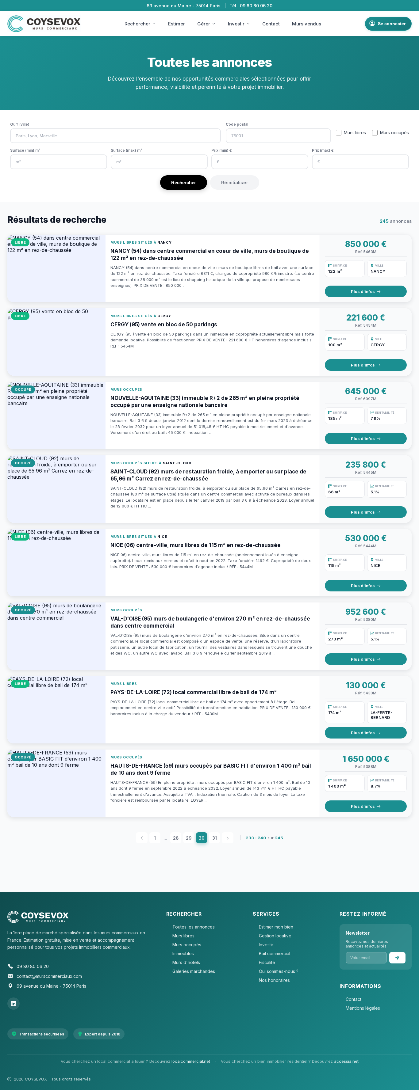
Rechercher (137, 24)
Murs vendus (306, 24)
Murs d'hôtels (186, 962)
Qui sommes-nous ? (278, 971)
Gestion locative (275, 935)
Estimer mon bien (276, 926)
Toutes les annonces (193, 926)
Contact (271, 24)
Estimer (176, 24)
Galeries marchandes (193, 971)
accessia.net (346, 1061)
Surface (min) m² (25, 150)
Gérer (203, 24)
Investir (236, 24)
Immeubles (183, 953)
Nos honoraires (274, 980)
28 (176, 838)
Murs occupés (394, 132)
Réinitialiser (234, 182)
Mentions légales (363, 1008)
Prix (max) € (323, 150)
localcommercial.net (190, 1061)
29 (189, 838)
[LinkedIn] (13, 1003)
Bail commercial (274, 953)
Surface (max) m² (126, 150)
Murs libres (355, 132)
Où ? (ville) (19, 124)
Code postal (237, 124)
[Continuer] (397, 957)
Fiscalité (267, 962)
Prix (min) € (221, 150)
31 (214, 838)
